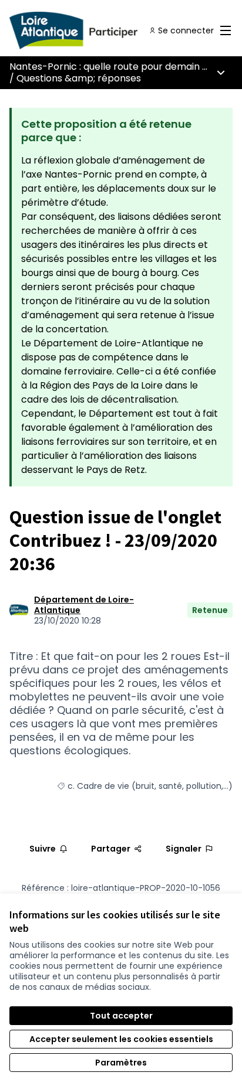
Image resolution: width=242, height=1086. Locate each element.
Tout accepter (121, 1016)
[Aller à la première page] (91, 30)
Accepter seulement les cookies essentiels (121, 1039)
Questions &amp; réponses (78, 78)
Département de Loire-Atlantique (84, 604)
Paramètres (121, 1062)
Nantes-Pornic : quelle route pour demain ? (108, 66)
